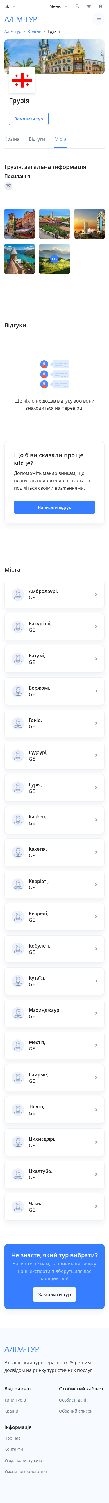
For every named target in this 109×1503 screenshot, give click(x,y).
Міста (60, 139)
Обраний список (75, 1411)
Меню (55, 6)
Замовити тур (54, 1294)
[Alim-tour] (20, 19)
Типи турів (15, 1400)
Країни (11, 1411)
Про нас (12, 1438)
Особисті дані (72, 1400)
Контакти (13, 1449)
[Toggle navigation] (98, 19)
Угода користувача (23, 1460)
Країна (11, 139)
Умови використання (25, 1471)
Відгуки (37, 139)
